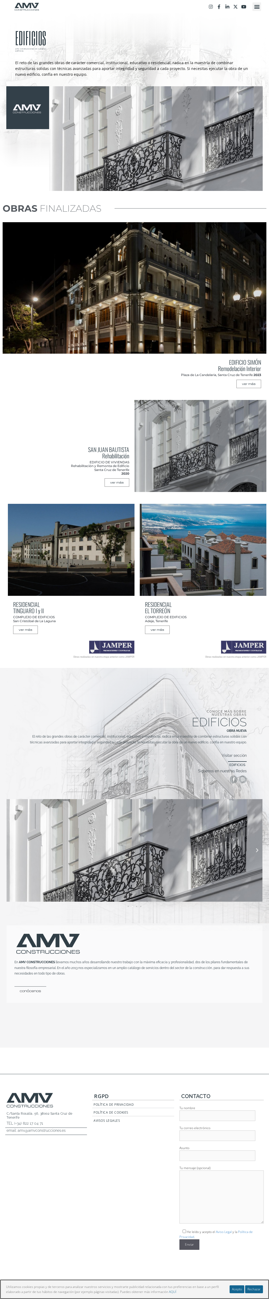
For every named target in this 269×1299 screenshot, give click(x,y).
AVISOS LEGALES (107, 1120)
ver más (249, 384)
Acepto (237, 1289)
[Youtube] (243, 6)
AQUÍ (172, 1292)
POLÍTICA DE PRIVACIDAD (114, 1104)
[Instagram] (210, 6)
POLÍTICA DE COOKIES (111, 1112)
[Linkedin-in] (227, 6)
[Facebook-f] (219, 6)
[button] (256, 6)
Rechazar (254, 1289)
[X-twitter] (235, 6)
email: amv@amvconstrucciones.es (36, 1130)
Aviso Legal (224, 1232)
